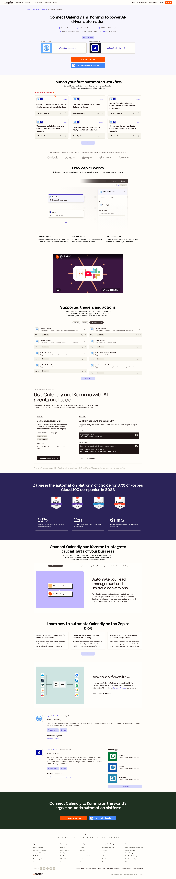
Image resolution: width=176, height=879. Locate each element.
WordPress (63, 856)
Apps (28, 9)
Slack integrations (38, 847)
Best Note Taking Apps (131, 856)
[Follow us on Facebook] (41, 868)
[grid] (53, 197)
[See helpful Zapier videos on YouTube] (51, 868)
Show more (36, 862)
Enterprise (110, 868)
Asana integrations (38, 859)
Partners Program (138, 868)
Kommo (44, 9)
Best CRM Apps (129, 853)
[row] (53, 197)
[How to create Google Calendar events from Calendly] (88, 640)
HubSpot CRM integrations (40, 853)
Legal (135, 874)
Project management (108, 847)
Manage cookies (128, 874)
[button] (88, 65)
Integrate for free (88, 59)
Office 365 (63, 859)
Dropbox (62, 847)
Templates (117, 868)
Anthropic (123, 688)
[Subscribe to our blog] (54, 868)
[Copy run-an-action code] (136, 446)
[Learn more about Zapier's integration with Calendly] (39, 718)
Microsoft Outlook (85, 856)
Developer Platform (90, 868)
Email (103, 853)
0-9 (58, 837)
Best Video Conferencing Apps (134, 847)
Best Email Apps (130, 850)
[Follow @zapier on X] (47, 868)
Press (99, 868)
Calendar (104, 850)
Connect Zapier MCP (47, 458)
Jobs (104, 868)
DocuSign (63, 853)
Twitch (82, 847)
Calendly (36, 9)
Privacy (141, 874)
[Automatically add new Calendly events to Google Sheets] (125, 640)
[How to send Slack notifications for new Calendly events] (51, 640)
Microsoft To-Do (84, 853)
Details (65, 99)
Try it (61, 113)
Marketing (104, 859)
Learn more (53, 730)
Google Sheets (64, 850)
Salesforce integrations (39, 850)
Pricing (78, 868)
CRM (103, 856)
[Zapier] (8, 2)
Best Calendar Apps (131, 859)
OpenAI (116, 688)
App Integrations (126, 868)
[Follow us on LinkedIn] (44, 868)
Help (64, 730)
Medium (82, 859)
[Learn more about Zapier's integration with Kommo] (39, 752)
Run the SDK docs (88, 458)
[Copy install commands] (136, 435)
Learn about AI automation (103, 693)
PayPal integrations (38, 856)
